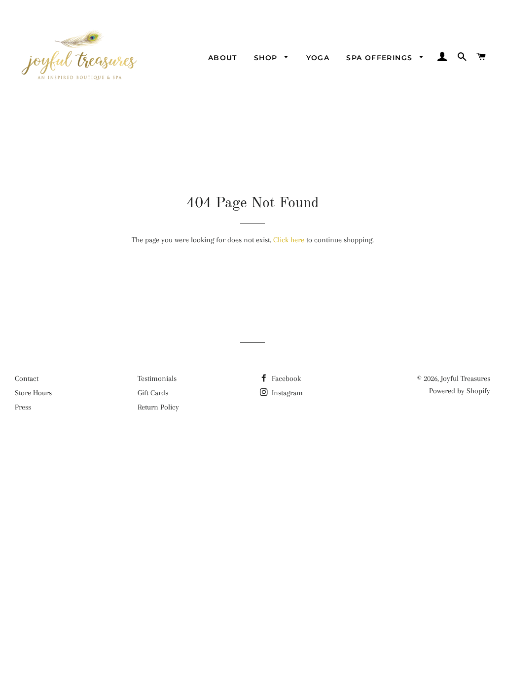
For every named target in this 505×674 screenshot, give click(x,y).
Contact (26, 378)
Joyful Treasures (465, 378)
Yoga (318, 57)
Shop (267, 57)
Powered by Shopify (459, 390)
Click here (288, 239)
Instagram (286, 392)
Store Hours (33, 392)
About (222, 57)
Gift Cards (153, 392)
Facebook (285, 378)
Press (23, 407)
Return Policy (158, 407)
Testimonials (157, 378)
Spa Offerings (380, 57)
